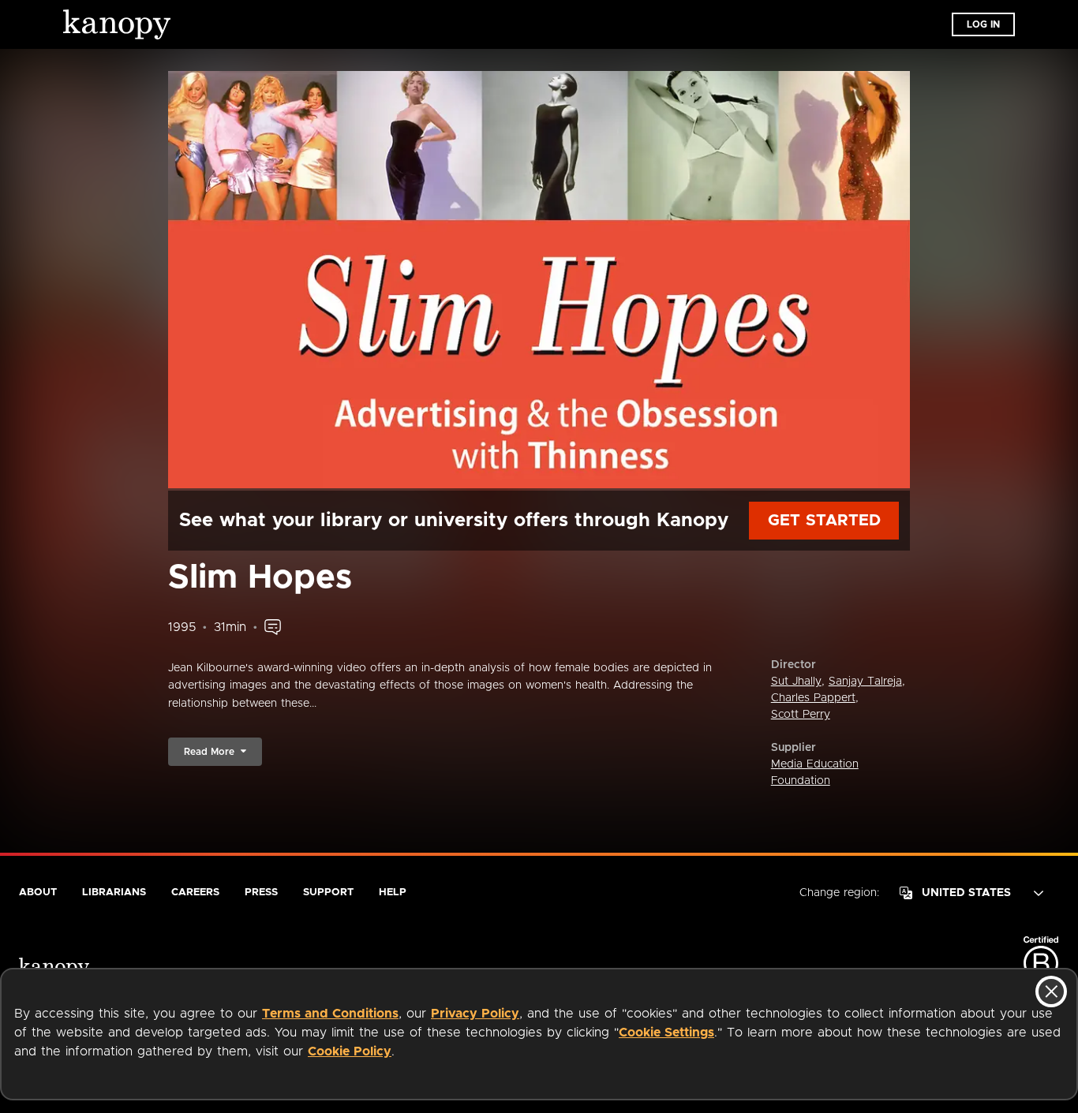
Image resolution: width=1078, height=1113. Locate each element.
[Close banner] (1051, 991)
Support (328, 892)
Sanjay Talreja (865, 681)
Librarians (114, 892)
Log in (983, 24)
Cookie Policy (349, 1051)
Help (392, 892)
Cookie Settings (666, 1032)
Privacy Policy (475, 1013)
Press (261, 892)
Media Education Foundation (815, 772)
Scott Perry (800, 714)
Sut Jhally (796, 681)
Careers (195, 892)
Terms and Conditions (330, 1013)
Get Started (824, 520)
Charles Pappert (813, 698)
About (38, 892)
